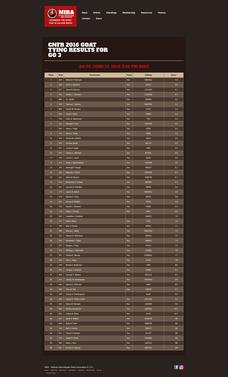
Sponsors (81, 370)
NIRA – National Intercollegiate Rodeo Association (65, 367)
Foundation (72, 370)
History (161, 12)
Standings (111, 12)
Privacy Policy (50, 373)
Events (96, 12)
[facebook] (176, 367)
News (84, 12)
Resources (146, 12)
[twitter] (181, 367)
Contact (86, 18)
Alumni (99, 370)
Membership (129, 12)
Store (99, 18)
